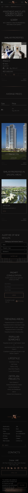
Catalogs (5, 438)
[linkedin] (12, 468)
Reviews (18, 436)
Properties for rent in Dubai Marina (14, 322)
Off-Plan (5, 436)
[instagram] (18, 468)
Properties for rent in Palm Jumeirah (14, 327)
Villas (4, 431)
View (4, 211)
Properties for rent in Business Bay (14, 332)
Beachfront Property (14, 369)
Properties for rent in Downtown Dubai (14, 325)
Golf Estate (14, 364)
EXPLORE (14, 158)
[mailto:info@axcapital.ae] (2, 468)
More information (11, 490)
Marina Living (14, 366)
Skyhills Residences (14, 387)
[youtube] (25, 468)
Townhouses (6, 433)
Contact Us (19, 440)
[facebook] (5, 468)
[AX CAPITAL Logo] (13, 2)
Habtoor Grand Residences (14, 394)
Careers (18, 438)
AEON (14, 392)
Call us (14, 472)
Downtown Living (14, 362)
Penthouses (6, 429)
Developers (19, 431)
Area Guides (6, 440)
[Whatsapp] (15, 468)
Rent (17, 429)
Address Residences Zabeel (14, 384)
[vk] (22, 468)
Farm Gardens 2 (14, 382)
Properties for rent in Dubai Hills (14, 329)
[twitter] (8, 468)
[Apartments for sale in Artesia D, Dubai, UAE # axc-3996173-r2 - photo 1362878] (14, 50)
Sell (17, 426)
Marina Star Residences (14, 389)
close (22, 485)
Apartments (6, 426)
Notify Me (14, 256)
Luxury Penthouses (14, 371)
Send (14, 295)
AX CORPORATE (20, 433)
